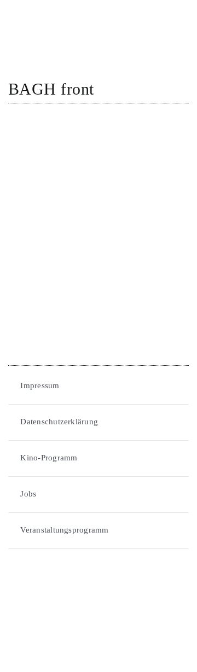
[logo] (49, 12)
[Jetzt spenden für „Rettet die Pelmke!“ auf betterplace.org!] (98, 598)
